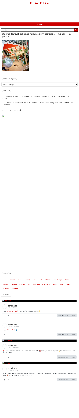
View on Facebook (63, 315)
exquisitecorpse (57, 280)
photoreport (36, 284)
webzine (68, 284)
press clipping (46, 284)
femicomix (5, 284)
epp (34, 280)
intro (29, 284)
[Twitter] (46, 11)
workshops (5, 288)
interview (22, 284)
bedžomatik (12, 280)
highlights (14, 284)
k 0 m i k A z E (39, 3)
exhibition (48, 280)
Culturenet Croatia (12, 311)
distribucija (27, 280)
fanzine (67, 280)
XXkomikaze (14, 288)
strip (61, 284)
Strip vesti (9, 330)
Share (73, 315)
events (40, 280)
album (4, 280)
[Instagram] (39, 11)
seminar (55, 284)
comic (20, 280)
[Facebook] (33, 11)
